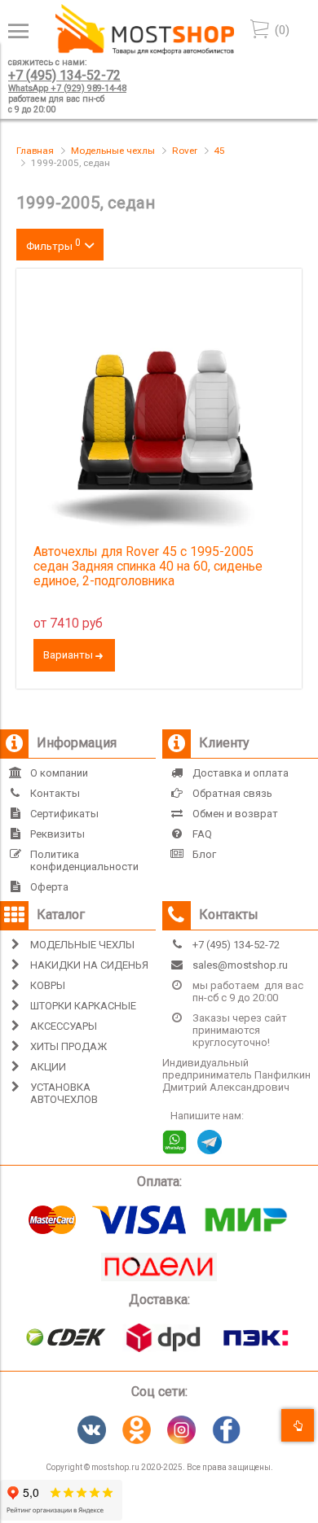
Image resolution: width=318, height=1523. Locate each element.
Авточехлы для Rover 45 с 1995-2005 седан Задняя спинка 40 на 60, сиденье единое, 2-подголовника (148, 567)
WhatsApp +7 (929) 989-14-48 (67, 88)
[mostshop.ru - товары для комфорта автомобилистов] (144, 51)
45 (219, 150)
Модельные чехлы (113, 150)
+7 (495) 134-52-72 (64, 75)
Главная (35, 150)
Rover (184, 150)
